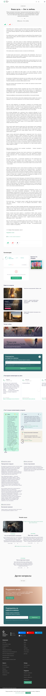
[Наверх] (44, 684)
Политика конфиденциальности (8, 653)
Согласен (28, 692)
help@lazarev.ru (26, 679)
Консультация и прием (7, 644)
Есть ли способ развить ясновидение (13, 535)
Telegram (38, 632)
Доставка (25, 653)
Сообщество (5, 674)
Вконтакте (22, 632)
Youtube (30, 632)
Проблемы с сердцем (28, 440)
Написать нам (28, 682)
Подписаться (23, 368)
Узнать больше (10, 597)
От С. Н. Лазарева (6, 667)
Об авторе (4, 642)
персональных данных (19, 692)
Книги (25, 644)
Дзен (21, 635)
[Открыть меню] (44, 1)
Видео (25, 642)
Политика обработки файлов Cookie (9, 659)
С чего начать (26, 651)
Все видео (23, 580)
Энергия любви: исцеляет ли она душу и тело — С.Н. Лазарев (32, 313)
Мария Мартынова (11, 258)
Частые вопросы (27, 665)
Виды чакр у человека (33, 535)
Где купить (26, 667)
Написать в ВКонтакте (28, 677)
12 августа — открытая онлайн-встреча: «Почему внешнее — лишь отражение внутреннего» (31, 301)
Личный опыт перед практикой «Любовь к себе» (32, 288)
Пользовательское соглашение (8, 655)
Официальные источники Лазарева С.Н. (10, 651)
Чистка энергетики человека (23, 560)
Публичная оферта (6, 657)
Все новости (5, 665)
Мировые (33, 533)
